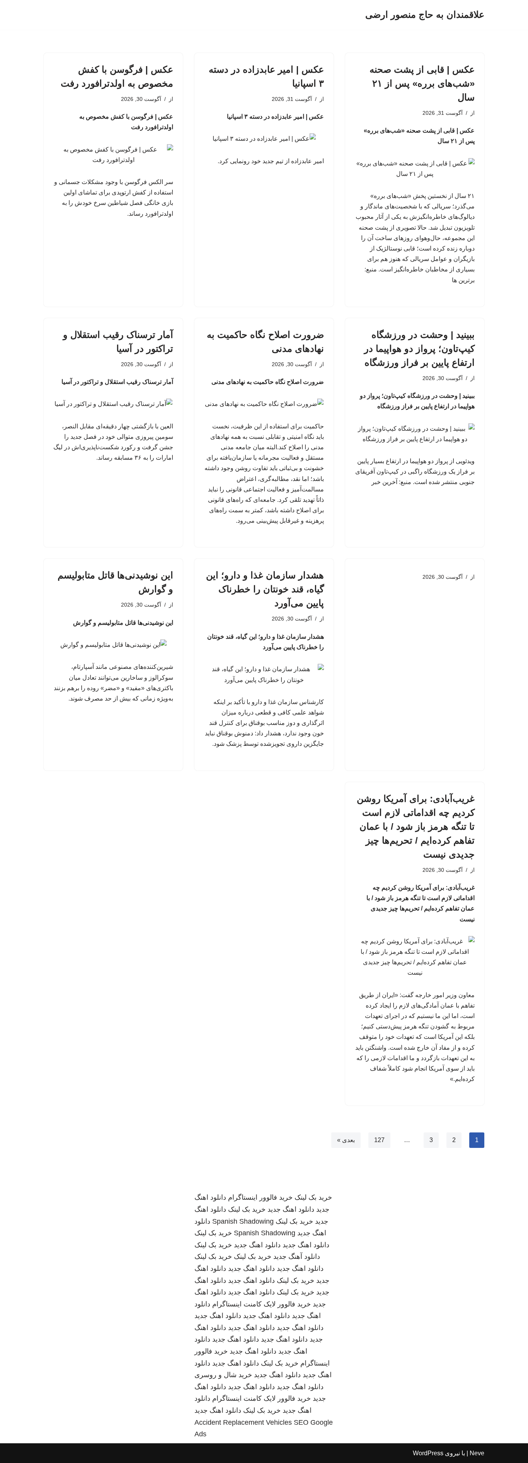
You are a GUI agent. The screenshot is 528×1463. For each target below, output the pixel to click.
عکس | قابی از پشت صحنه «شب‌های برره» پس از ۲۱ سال (422, 83)
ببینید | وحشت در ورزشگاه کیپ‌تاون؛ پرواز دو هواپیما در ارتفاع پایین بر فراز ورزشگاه (419, 348)
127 (379, 1140)
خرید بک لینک (313, 1197)
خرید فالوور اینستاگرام (260, 1197)
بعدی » (346, 1140)
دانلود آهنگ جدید (296, 1256)
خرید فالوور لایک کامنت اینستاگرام (261, 1304)
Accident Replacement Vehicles (243, 1422)
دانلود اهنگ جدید (290, 1209)
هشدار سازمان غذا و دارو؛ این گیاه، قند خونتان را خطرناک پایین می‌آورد (265, 589)
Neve (477, 1453)
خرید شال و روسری (223, 1375)
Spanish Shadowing (243, 1221)
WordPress (428, 1453)
